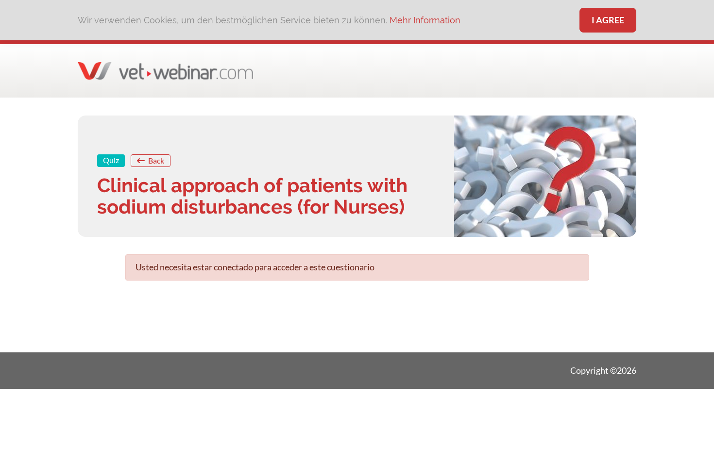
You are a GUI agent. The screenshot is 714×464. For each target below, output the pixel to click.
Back (155, 160)
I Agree (608, 20)
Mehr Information (425, 20)
